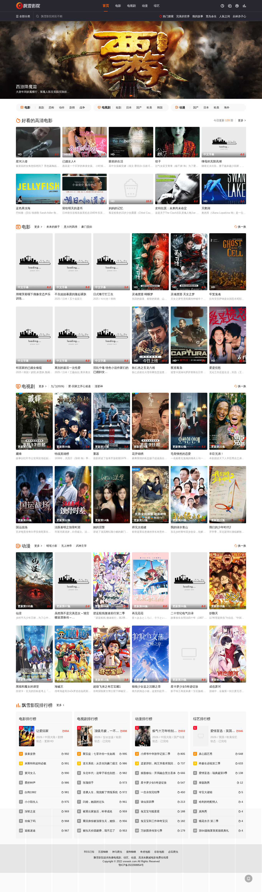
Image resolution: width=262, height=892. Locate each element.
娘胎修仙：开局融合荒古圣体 (158, 773)
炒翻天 (213, 613)
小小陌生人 (31, 801)
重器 (96, 453)
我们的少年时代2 (220, 527)
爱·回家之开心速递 (79, 386)
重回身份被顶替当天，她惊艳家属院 (104, 821)
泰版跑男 (204, 782)
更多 (241, 120)
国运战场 (21, 527)
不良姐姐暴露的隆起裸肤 (70, 294)
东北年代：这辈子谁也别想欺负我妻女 (106, 773)
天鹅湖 (206, 208)
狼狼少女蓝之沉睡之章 (146, 686)
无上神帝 (66, 545)
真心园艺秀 (205, 753)
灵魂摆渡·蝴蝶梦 (142, 294)
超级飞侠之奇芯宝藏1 (107, 686)
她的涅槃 (99, 527)
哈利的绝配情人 (208, 801)
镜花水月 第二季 (208, 821)
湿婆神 (99, 386)
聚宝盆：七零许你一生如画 (99, 753)
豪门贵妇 (86, 226)
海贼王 (59, 686)
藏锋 (19, 453)
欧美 (149, 107)
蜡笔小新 (51, 545)
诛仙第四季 (147, 801)
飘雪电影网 (28, 5)
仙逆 (19, 613)
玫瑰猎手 (88, 782)
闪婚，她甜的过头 (93, 801)
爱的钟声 (30, 782)
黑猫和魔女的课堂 (27, 686)
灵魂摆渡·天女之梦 (183, 294)
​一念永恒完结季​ (150, 792)
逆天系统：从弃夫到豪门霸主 (100, 763)
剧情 (72, 107)
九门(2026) (57, 386)
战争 (82, 107)
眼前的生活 (116, 161)
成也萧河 (215, 686)
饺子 (158, 161)
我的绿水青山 (179, 527)
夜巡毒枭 (176, 367)
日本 (129, 107)
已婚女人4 (68, 161)
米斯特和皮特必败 (35, 763)
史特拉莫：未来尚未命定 (171, 208)
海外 (226, 107)
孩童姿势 (30, 753)
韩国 (159, 107)
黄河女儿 (30, 773)
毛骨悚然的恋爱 (181, 453)
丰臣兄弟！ (216, 453)
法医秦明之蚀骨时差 (68, 527)
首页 (106, 5)
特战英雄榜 (62, 453)
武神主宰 (81, 545)
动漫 (145, 5)
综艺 (157, 5)
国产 (139, 107)
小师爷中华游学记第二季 (155, 753)
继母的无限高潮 (212, 161)
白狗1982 (30, 792)
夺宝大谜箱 (205, 792)
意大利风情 (70, 226)
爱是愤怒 (215, 367)
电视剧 (131, 5)
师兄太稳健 (139, 527)
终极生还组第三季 (209, 763)
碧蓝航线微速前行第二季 (109, 613)
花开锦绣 (137, 453)
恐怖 (51, 107)
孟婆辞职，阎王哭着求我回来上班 (161, 763)
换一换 (240, 226)
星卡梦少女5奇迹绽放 (184, 686)
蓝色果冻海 (23, 208)
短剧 (118, 107)
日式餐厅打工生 (103, 294)
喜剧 (41, 107)
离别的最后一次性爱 (68, 367)
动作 (61, 107)
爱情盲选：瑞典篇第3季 (213, 773)
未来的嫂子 (53, 226)
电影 (118, 5)
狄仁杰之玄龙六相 (143, 367)
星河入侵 (21, 161)
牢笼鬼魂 (215, 294)
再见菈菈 (137, 613)
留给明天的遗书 (72, 208)
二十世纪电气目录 (182, 613)
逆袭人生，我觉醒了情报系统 (100, 792)
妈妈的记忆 (116, 208)
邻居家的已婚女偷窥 (29, 367)
